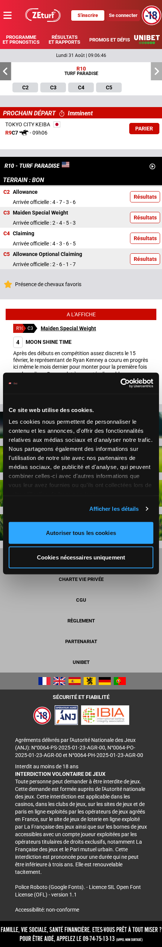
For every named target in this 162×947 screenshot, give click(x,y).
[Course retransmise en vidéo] (152, 166)
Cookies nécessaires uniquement (81, 557)
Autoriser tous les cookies (81, 532)
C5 (6, 254)
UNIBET (81, 662)
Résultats (145, 197)
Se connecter (123, 15)
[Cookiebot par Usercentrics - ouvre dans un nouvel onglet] (120, 383)
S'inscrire (88, 15)
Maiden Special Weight (68, 328)
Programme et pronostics (21, 39)
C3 (6, 213)
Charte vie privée (81, 579)
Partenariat (81, 641)
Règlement (81, 621)
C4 (6, 234)
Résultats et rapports (64, 39)
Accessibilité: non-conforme (47, 910)
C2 (6, 192)
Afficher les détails (114, 509)
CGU (81, 600)
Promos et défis (109, 40)
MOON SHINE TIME (44, 342)
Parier (144, 129)
